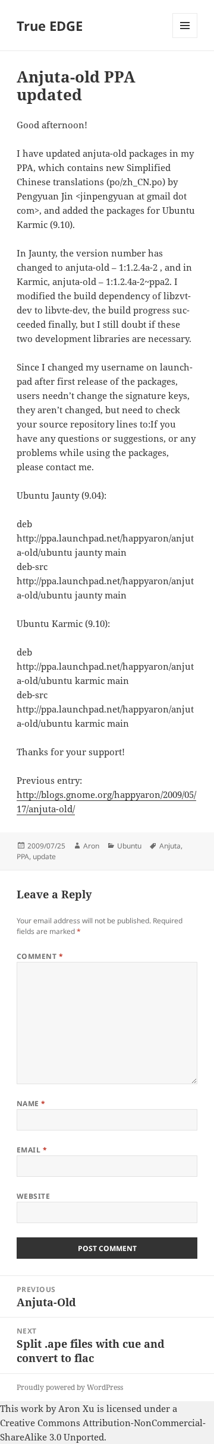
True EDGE (50, 25)
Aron (91, 846)
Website (33, 1196)
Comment (40, 956)
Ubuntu (129, 846)
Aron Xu (76, 1408)
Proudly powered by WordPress (70, 1387)
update (44, 856)
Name (31, 1103)
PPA (23, 856)
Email (32, 1150)
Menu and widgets (185, 37)
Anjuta (170, 846)
